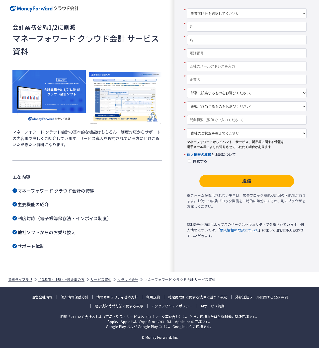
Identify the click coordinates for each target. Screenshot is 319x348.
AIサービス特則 (213, 306)
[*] (247, 6)
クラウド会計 (127, 279)
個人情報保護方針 (74, 297)
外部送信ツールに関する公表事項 (261, 297)
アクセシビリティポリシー (172, 306)
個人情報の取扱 (199, 154)
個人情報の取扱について (239, 229)
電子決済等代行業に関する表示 (118, 306)
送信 (246, 180)
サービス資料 (100, 279)
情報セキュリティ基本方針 (117, 297)
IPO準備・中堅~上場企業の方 (61, 279)
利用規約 (153, 297)
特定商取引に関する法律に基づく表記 (197, 297)
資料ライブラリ (20, 279)
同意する (200, 161)
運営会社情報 (42, 297)
